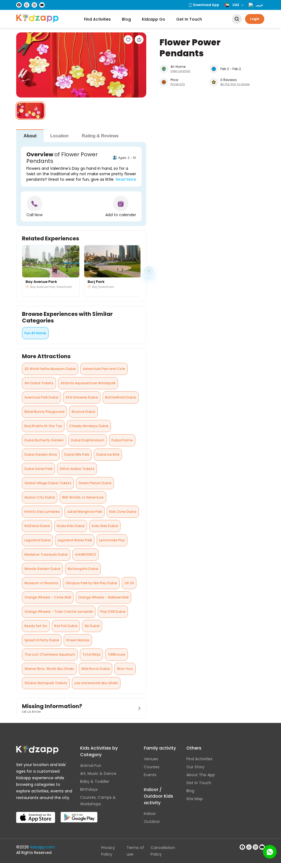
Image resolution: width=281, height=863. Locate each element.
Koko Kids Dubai (105, 526)
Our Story (195, 767)
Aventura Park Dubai (41, 397)
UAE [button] (235, 4)
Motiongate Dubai (83, 568)
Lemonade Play (112, 540)
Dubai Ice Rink (107, 454)
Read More (126, 179)
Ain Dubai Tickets (39, 383)
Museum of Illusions (41, 583)
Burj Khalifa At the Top (43, 426)
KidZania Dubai (37, 526)
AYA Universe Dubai (82, 397)
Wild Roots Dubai (95, 668)
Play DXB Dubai (112, 611)
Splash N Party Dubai (41, 640)
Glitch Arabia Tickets (77, 468)
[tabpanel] (81, 184)
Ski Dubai (92, 625)
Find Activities (97, 19)
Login (254, 18)
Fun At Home (35, 333)
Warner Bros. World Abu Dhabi (49, 668)
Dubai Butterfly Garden (44, 440)
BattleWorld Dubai (120, 397)
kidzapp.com (42, 847)
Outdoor (152, 821)
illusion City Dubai (39, 497)
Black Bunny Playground (44, 411)
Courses (151, 767)
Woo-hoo (125, 668)
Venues (151, 759)
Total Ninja (91, 654)
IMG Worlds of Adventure (83, 497)
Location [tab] (59, 135)
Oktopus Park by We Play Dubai (91, 583)
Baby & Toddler (94, 781)
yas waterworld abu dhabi (96, 683)
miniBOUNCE (85, 554)
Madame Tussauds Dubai (46, 554)
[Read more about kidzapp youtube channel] (262, 847)
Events (150, 775)
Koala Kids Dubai (71, 526)
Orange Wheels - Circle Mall (47, 597)
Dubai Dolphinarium (87, 440)
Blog (126, 19)
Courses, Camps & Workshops (98, 801)
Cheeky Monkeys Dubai (88, 426)
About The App (200, 775)
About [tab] (30, 135)
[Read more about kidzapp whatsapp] (249, 847)
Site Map (194, 798)
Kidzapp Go (153, 19)
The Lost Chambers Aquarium (49, 654)
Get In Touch (189, 19)
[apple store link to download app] (35, 813)
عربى (259, 5)
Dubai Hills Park (76, 454)
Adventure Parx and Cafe (104, 368)
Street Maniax (77, 640)
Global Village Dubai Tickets (47, 483)
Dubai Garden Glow (40, 454)
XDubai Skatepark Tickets (45, 683)
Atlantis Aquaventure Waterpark (88, 383)
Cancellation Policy (163, 851)
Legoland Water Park (75, 540)
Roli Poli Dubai (65, 625)
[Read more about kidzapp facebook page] (242, 847)
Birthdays (89, 789)
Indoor (150, 813)
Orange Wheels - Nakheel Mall (103, 597)
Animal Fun (90, 765)
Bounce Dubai (83, 411)
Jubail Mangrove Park (84, 511)
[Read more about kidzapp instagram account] (255, 847)
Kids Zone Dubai (122, 511)
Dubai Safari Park (38, 468)
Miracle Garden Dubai (42, 568)
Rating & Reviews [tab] (100, 135)
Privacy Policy (108, 851)
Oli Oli (129, 583)
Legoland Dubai (37, 540)
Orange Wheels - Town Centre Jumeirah (58, 611)
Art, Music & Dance (98, 773)
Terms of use (135, 851)
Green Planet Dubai (94, 483)
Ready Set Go (35, 625)
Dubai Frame (122, 440)
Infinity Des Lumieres (42, 511)
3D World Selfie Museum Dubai (50, 368)
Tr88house (116, 654)
